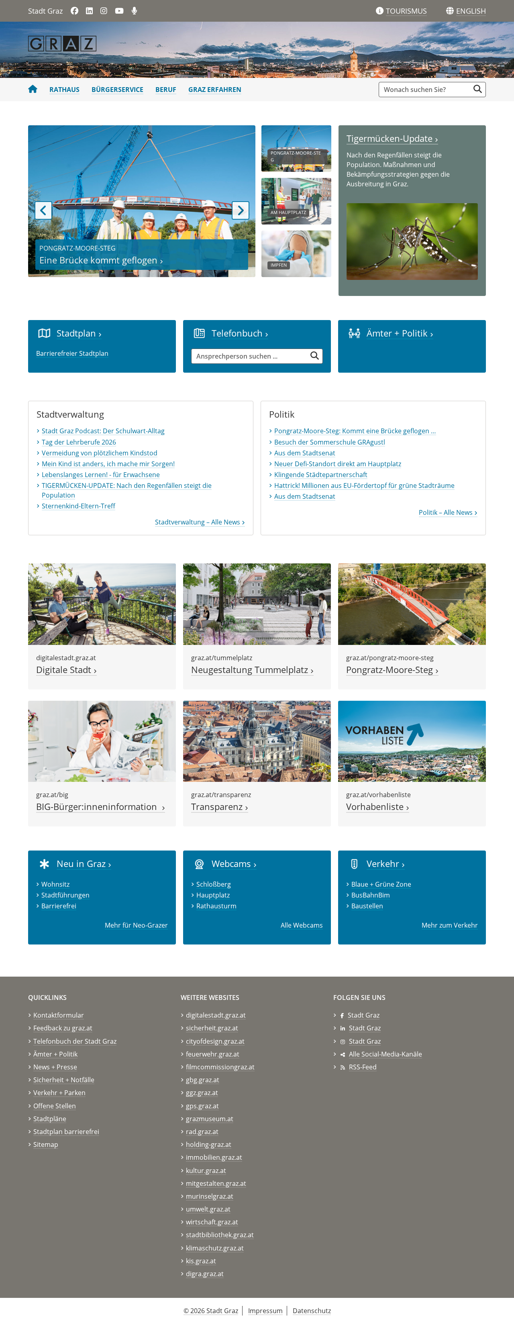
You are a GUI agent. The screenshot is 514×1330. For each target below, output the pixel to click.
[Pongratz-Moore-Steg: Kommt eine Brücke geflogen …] (412, 603)
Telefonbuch (238, 333)
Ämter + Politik (398, 333)
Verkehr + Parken (59, 1092)
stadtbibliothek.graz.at (220, 1234)
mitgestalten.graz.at (216, 1183)
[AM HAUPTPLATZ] (296, 200)
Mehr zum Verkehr (450, 925)
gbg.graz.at (202, 1079)
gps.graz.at (202, 1106)
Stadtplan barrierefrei (66, 1131)
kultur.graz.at (206, 1170)
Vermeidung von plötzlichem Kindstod (99, 453)
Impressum (265, 1310)
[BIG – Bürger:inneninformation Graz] (102, 740)
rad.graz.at (202, 1131)
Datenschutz (312, 1310)
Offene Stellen (54, 1106)
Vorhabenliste (376, 806)
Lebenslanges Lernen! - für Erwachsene (101, 474)
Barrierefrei (58, 906)
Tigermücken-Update (391, 138)
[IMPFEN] (296, 253)
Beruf (165, 89)
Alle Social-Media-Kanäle (385, 1054)
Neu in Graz (82, 863)
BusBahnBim (370, 895)
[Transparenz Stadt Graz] (257, 740)
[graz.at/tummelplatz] (257, 603)
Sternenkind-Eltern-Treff (78, 506)
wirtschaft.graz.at (212, 1222)
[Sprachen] (450, 11)
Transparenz (218, 806)
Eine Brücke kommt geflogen (99, 260)
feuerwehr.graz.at (212, 1054)
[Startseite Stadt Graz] (32, 89)
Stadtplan (77, 333)
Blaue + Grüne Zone (381, 884)
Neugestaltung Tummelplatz (250, 669)
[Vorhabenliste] (412, 740)
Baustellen (367, 906)
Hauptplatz (213, 895)
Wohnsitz (55, 884)
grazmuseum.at (209, 1118)
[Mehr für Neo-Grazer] (44, 863)
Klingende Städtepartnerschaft (320, 474)
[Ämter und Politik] (354, 332)
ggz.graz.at (202, 1092)
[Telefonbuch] (199, 332)
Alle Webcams (302, 925)
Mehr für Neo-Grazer (136, 925)
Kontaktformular (58, 1015)
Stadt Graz (363, 1015)
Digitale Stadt (65, 669)
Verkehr (384, 863)
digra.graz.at (205, 1273)
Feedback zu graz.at (62, 1028)
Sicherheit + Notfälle (63, 1079)
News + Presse (55, 1067)
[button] (471, 11)
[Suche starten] (477, 89)
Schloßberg (213, 884)
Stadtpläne (49, 1118)
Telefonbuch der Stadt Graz (74, 1041)
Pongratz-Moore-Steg (390, 669)
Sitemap (45, 1144)
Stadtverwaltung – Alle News (198, 522)
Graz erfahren (214, 89)
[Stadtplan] (44, 332)
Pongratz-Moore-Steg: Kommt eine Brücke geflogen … (355, 430)
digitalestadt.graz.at (216, 1015)
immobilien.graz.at (214, 1157)
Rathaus (64, 89)
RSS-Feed (363, 1067)
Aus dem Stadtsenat (304, 453)
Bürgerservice (117, 89)
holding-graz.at (208, 1144)
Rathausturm (216, 906)
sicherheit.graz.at (212, 1028)
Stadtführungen (65, 895)
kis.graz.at (201, 1261)
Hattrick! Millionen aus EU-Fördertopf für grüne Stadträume (364, 485)
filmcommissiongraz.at (220, 1067)
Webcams (232, 863)
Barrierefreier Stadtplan (72, 353)
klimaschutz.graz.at (215, 1248)
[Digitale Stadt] (102, 603)
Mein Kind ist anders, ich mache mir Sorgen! (108, 463)
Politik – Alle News (446, 512)
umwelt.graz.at (208, 1209)
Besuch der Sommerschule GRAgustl (329, 442)
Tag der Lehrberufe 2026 (79, 442)
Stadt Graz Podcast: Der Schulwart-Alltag (103, 430)
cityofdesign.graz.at (215, 1041)
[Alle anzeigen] (199, 863)
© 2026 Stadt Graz (211, 1310)
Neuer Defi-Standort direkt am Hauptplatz (337, 463)
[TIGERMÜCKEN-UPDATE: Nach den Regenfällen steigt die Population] (412, 241)
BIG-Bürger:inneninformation (99, 806)
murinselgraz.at (209, 1196)
